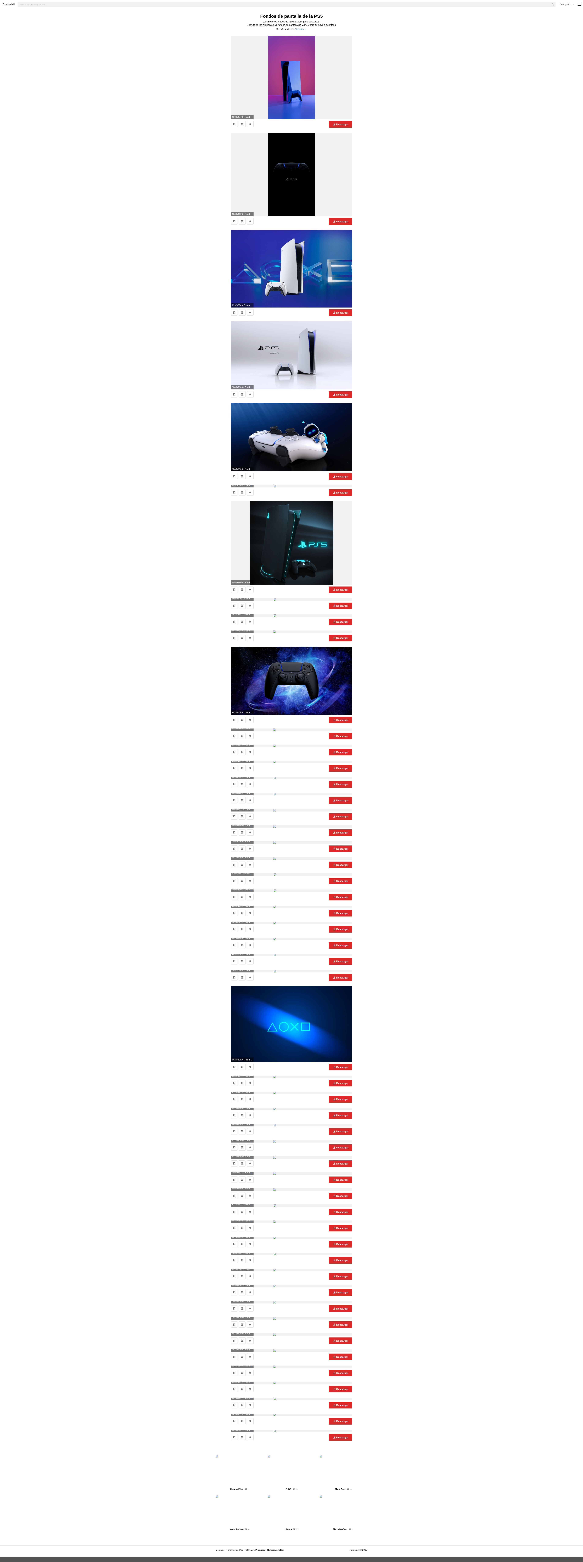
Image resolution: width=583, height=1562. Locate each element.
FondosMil (8, 4)
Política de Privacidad (255, 1550)
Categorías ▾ (566, 4)
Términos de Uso (234, 1550)
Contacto (220, 1550)
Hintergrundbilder (275, 1550)
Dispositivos (300, 29)
